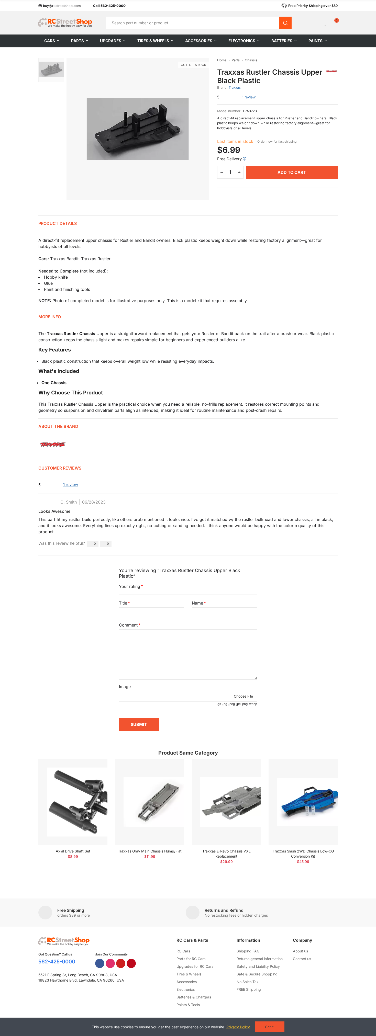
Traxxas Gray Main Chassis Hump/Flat (150, 851)
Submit (139, 724)
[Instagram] (110, 963)
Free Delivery (229, 158)
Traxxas (235, 87)
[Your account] (316, 22)
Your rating (129, 586)
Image (125, 686)
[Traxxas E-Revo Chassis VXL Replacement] (226, 802)
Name (197, 603)
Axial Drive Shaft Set (73, 851)
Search (285, 23)
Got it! (269, 1027)
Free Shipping (70, 910)
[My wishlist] (326, 22)
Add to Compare (94, 768)
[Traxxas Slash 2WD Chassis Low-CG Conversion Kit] (303, 802)
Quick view (94, 778)
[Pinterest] (131, 963)
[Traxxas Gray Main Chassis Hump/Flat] (149, 802)
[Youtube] (120, 963)
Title (123, 603)
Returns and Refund (224, 910)
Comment (128, 625)
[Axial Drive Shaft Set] (72, 802)
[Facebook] (99, 963)
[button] (59, 5)
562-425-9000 (56, 962)
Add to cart (292, 172)
